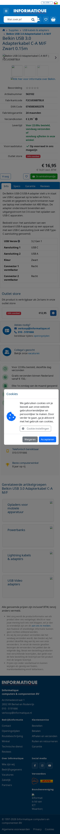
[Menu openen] (6, 11)
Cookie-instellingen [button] (38, 428)
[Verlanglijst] (46, 19)
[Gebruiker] (38, 19)
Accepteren (47, 439)
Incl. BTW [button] (46, 3)
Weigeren (30, 439)
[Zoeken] (33, 19)
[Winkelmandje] (53, 19)
